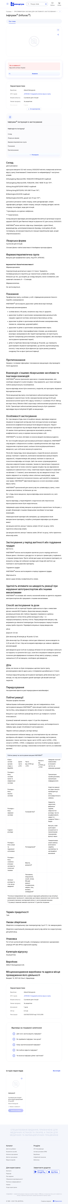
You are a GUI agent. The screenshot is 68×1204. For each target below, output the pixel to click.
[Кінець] (60, 12)
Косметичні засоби (11, 1151)
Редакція (8, 1173)
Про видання (9, 1176)
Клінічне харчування (12, 1154)
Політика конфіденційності (13, 1182)
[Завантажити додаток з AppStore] (53, 1172)
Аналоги (35, 73)
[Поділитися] (58, 34)
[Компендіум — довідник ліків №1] (17, 4)
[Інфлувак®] (15, 1084)
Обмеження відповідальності (14, 1179)
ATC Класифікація (39, 1149)
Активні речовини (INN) (40, 1151)
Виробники (37, 1154)
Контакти (8, 1171)
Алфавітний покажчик (40, 1157)
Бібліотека (36, 1160)
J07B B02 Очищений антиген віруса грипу (37, 94)
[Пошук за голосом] (46, 4)
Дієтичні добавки (11, 1149)
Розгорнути (35, 154)
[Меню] (7, 4)
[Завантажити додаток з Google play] (40, 1172)
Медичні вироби (10, 1160)
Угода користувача (11, 1187)
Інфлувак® (11, 1093)
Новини (8, 1184)
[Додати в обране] (58, 30)
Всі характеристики (35, 109)
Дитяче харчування (11, 1157)
